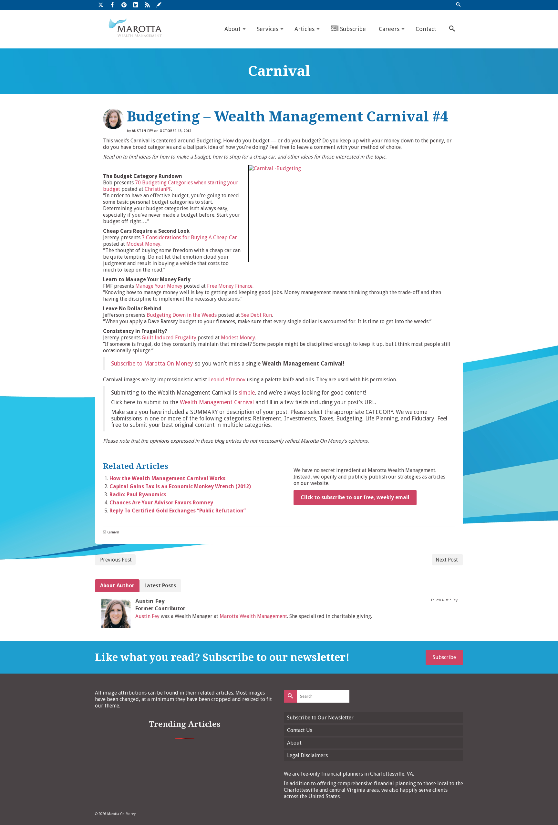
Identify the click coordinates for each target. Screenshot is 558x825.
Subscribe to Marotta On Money (152, 363)
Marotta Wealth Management (253, 616)
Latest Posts (160, 586)
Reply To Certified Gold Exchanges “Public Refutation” (177, 511)
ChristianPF (158, 189)
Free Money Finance (230, 286)
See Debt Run (256, 315)
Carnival (113, 532)
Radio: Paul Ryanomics (137, 494)
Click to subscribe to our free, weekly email (355, 497)
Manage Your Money (158, 286)
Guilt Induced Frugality (169, 338)
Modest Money (143, 244)
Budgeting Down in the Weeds (182, 315)
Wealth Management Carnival (217, 402)
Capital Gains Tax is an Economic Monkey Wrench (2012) (180, 486)
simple (247, 392)
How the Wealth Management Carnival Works (167, 478)
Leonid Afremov (226, 379)
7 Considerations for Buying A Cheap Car (189, 237)
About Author (117, 586)
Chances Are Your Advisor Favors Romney (161, 503)
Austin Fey (142, 131)
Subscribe (444, 657)
